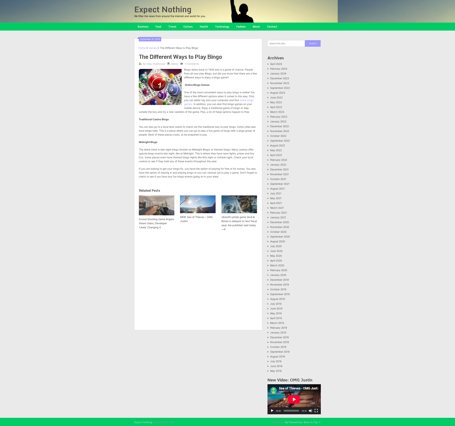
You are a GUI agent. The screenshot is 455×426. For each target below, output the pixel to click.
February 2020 (278, 270)
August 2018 (277, 356)
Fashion (241, 27)
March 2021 (277, 207)
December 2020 (279, 222)
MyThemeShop (293, 422)
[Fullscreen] (316, 410)
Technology (222, 27)
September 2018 (280, 351)
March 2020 (277, 265)
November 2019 (279, 284)
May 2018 (276, 370)
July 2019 (276, 303)
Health (204, 27)
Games (153, 47)
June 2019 (276, 308)
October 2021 (278, 178)
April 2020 (276, 260)
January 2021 (278, 217)
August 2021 (277, 188)
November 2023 (279, 83)
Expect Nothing (162, 9)
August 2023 (277, 92)
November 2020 (279, 226)
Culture (188, 27)
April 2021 (276, 202)
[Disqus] (198, 281)
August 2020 (277, 241)
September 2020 (280, 236)
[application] (294, 399)
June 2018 (276, 366)
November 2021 (279, 174)
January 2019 (278, 332)
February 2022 (278, 159)
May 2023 (276, 102)
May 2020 (276, 255)
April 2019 (276, 318)
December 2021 (279, 169)
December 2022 (279, 126)
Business (143, 27)
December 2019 (279, 279)
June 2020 (276, 250)
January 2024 (278, 73)
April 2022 (276, 155)
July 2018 (276, 361)
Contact (272, 27)
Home (142, 47)
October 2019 (278, 289)
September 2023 (280, 87)
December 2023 (279, 78)
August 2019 (277, 298)
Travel (172, 27)
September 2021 (280, 183)
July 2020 (276, 246)
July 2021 (275, 193)
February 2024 (278, 68)
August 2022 (277, 145)
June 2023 (276, 97)
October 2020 (278, 231)
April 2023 (276, 107)
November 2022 (279, 131)
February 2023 (278, 116)
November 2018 (279, 342)
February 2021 (278, 212)
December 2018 (279, 337)
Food (158, 27)
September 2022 (280, 140)
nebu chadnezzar (155, 63)
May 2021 (276, 198)
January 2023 (278, 121)
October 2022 (278, 135)
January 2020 (278, 274)
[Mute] (310, 410)
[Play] (272, 410)
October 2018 (278, 346)
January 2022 (278, 164)
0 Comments (192, 63)
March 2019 (277, 322)
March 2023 (277, 111)
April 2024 (276, 63)
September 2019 (280, 294)
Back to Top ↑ (312, 422)
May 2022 (276, 150)
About (256, 27)
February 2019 (278, 327)
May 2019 (276, 313)
